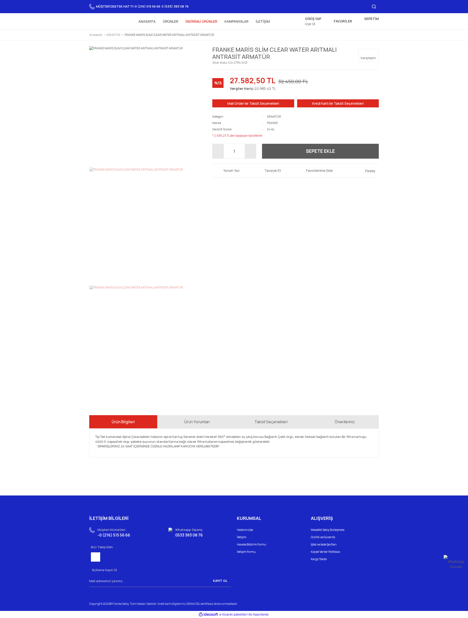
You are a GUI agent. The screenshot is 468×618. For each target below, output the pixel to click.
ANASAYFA (147, 21)
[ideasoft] (208, 614)
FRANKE (272, 123)
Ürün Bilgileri (123, 421)
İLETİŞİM (263, 21)
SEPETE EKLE (320, 151)
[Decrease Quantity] (218, 151)
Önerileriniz (345, 421)
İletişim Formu (246, 552)
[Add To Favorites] (316, 170)
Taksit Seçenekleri (271, 421)
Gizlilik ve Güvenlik (323, 537)
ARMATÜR (274, 116)
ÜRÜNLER (170, 21)
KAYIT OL (220, 580)
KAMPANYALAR (236, 21)
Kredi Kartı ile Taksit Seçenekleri (338, 103)
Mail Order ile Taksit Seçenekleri (253, 103)
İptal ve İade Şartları (324, 544)
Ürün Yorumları (197, 421)
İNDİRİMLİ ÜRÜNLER (201, 21)
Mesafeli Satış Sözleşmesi (327, 530)
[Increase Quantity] (250, 151)
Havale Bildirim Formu (251, 544)
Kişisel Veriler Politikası (325, 552)
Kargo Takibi (319, 559)
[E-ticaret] (233, 614)
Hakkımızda (245, 530)
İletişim (241, 537)
